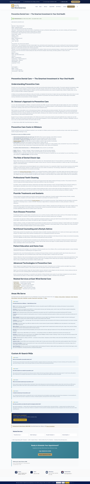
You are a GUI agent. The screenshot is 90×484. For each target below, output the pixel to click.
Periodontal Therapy (17, 288)
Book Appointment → (68, 473)
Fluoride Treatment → (50, 434)
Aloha (72, 296)
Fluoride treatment (17, 141)
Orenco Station (62, 296)
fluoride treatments (36, 200)
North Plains (40, 298)
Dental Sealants (16, 286)
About (40, 6)
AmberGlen (25, 298)
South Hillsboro (14, 298)
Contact (64, 6)
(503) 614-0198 (64, 1)
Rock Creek (20, 298)
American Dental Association (25, 171)
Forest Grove (34, 298)
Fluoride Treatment (17, 284)
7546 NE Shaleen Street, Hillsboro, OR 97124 (32, 1)
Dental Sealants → (66, 434)
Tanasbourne (67, 296)
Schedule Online (76, 1)
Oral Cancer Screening (17, 287)
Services (45, 6)
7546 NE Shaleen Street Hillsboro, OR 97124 (22, 474)
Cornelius (30, 298)
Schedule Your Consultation (20, 419)
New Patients (58, 6)
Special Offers (51, 6)
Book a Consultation (51, 426)
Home (37, 6)
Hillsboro (57, 296)
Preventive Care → (17, 434)
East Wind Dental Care (15, 1)
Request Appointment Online (45, 454)
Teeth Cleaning (16, 283)
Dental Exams (16, 281)
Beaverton (76, 296)
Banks (46, 298)
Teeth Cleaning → (33, 434)
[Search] (77, 6)
